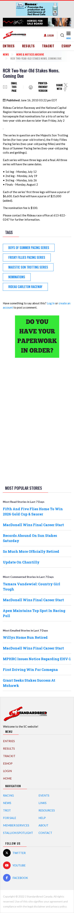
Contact (45, 832)
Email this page (14, 87)
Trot (7, 810)
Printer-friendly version (43, 87)
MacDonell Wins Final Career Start (33, 524)
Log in (51, 303)
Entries (9, 46)
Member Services (16, 825)
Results (28, 46)
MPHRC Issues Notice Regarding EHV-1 (37, 659)
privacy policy (58, 906)
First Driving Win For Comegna (30, 669)
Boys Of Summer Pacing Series (28, 247)
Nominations (16, 277)
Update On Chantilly (21, 562)
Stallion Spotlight (18, 832)
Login (50, 35)
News (6, 54)
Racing (8, 795)
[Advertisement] (37, 421)
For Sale (9, 818)
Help (42, 818)
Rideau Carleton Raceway (25, 286)
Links (42, 803)
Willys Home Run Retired (25, 637)
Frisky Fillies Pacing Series (26, 257)
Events (44, 795)
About (43, 825)
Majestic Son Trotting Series (28, 267)
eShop (66, 46)
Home (7, 778)
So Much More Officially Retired (31, 551)
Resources (47, 810)
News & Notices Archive (30, 54)
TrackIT (48, 46)
